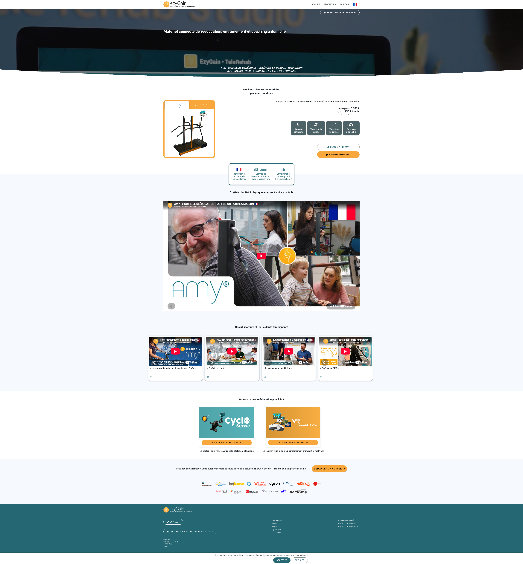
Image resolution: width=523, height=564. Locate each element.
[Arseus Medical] (270, 492)
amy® (274, 526)
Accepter (281, 560)
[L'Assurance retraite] (220, 484)
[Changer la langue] (355, 4)
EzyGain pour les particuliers (349, 526)
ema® (274, 523)
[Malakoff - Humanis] (260, 484)
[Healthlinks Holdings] (221, 492)
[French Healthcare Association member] (288, 484)
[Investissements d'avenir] (249, 484)
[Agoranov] (317, 484)
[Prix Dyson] (274, 484)
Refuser (299, 560)
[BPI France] (236, 484)
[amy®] (177, 105)
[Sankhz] (298, 492)
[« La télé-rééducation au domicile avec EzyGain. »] (175, 358)
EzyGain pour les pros (346, 523)
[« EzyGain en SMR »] (345, 358)
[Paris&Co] (303, 484)
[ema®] (201, 105)
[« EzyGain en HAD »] (232, 358)
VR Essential (276, 533)
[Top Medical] (252, 492)
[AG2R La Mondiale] (207, 484)
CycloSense (276, 530)
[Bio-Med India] (283, 492)
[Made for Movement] (236, 492)
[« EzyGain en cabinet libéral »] (289, 358)
